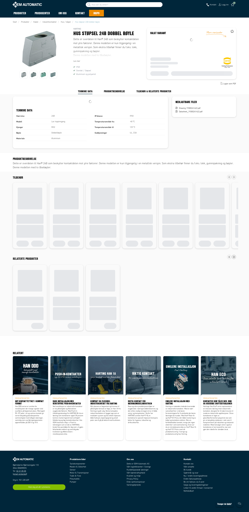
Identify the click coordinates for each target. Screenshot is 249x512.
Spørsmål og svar (191, 473)
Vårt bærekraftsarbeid (136, 473)
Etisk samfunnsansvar (136, 482)
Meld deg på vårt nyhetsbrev (39, 487)
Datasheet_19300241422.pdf (190, 111)
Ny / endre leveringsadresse (195, 476)
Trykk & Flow (75, 476)
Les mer (76, 61)
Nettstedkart (189, 491)
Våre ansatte (189, 467)
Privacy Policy (132, 479)
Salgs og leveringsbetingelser (196, 485)
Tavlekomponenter (77, 463)
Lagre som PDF (229, 83)
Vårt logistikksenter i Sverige (139, 467)
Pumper (73, 482)
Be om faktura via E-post (194, 482)
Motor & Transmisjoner (79, 473)
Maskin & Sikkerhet (78, 467)
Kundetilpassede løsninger (138, 470)
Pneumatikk (75, 479)
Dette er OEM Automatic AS (138, 463)
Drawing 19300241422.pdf (189, 108)
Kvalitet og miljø (133, 476)
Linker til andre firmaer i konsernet (198, 488)
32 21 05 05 (21, 471)
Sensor (73, 470)
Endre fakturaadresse (192, 479)
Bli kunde (187, 470)
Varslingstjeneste (134, 485)
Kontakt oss (188, 463)
